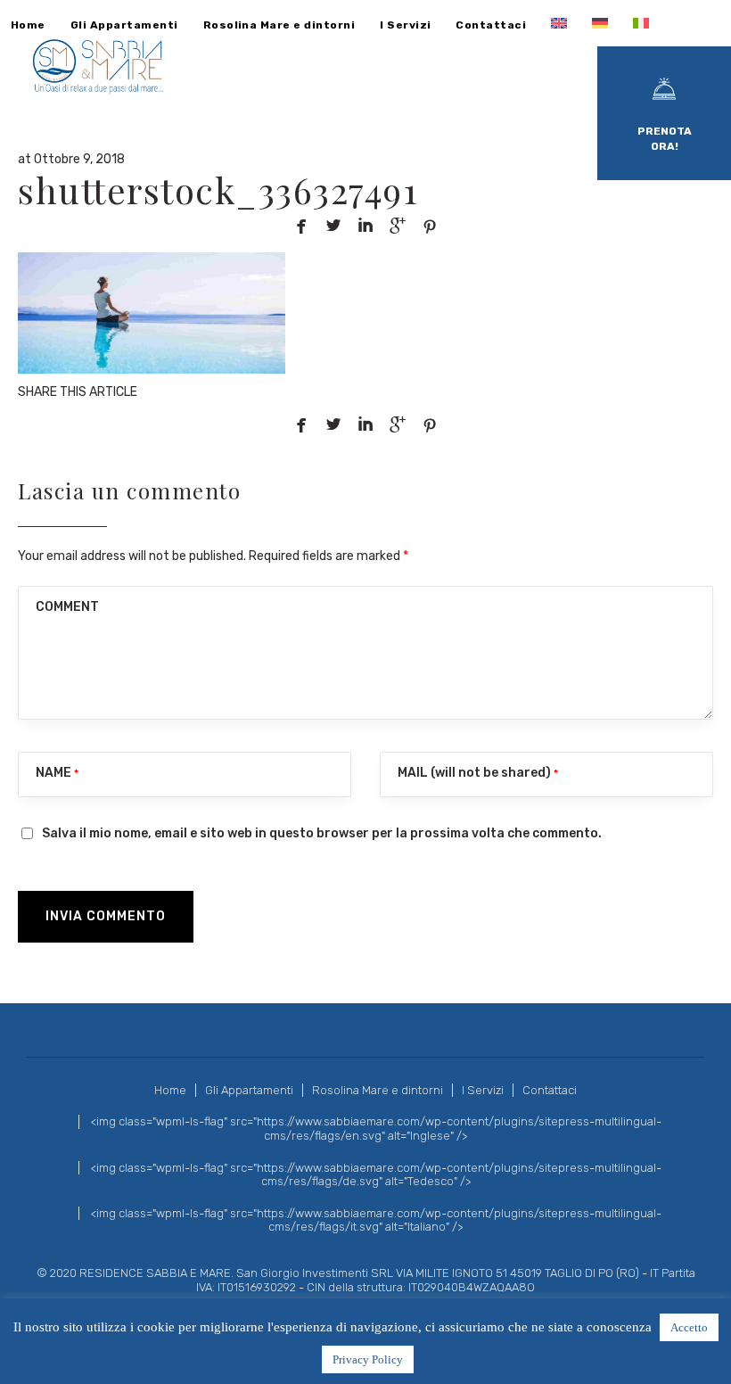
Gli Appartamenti (249, 1090)
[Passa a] (559, 23)
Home (170, 1090)
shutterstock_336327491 (218, 189)
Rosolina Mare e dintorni (377, 1090)
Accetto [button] (689, 1327)
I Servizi (483, 1090)
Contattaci (549, 1090)
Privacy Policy (368, 1359)
